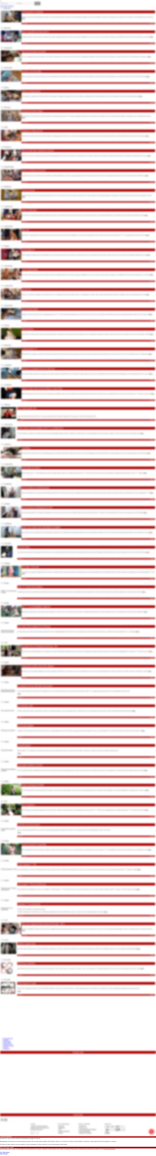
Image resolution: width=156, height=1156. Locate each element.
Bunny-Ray (6, 325)
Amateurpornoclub (8, 47)
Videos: (3, 1119)
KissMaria (6, 583)
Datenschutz (61, 1127)
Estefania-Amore (7, 147)
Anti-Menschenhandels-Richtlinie (87, 1129)
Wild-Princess (7, 404)
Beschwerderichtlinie (84, 1131)
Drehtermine (6, 1048)
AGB (59, 1129)
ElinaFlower (6, 87)
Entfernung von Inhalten (85, 1133)
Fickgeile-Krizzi (7, 444)
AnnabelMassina (8, 365)
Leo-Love (6, 939)
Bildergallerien (7, 1041)
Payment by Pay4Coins (37, 1129)
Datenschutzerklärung (109, 1149)
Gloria (5, 801)
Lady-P (6, 642)
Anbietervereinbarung (64, 1131)
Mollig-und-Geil (7, 8)
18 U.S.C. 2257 (83, 1127)
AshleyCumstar (7, 107)
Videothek (6, 1039)
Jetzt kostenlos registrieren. (7, 6)
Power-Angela (7, 959)
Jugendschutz (82, 1126)
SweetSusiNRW (7, 543)
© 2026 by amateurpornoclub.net (39, 1126)
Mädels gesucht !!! (8, 1044)
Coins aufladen (7, 1042)
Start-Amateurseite (8, 1038)
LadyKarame (7, 503)
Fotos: (3, 1120)
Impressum (61, 1126)
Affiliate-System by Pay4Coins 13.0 (40, 1127)
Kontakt (60, 1133)
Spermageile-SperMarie (9, 166)
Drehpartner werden (8, 1045)
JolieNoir (6, 127)
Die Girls (5, 1047)
